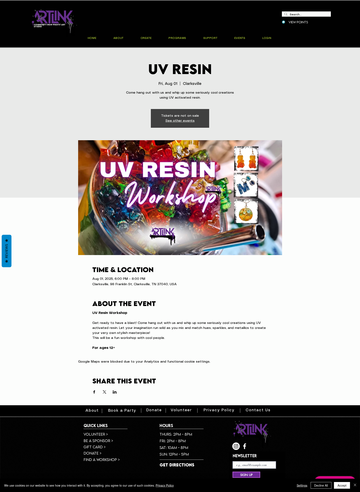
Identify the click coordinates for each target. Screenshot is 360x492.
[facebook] (244, 446)
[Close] (355, 485)
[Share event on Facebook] (94, 392)
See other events (180, 120)
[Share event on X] (104, 392)
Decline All (321, 485)
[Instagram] (236, 446)
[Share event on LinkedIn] (115, 392)
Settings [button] (302, 485)
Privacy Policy (165, 485)
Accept (342, 485)
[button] (240, 38)
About (92, 411)
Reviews (6, 251)
